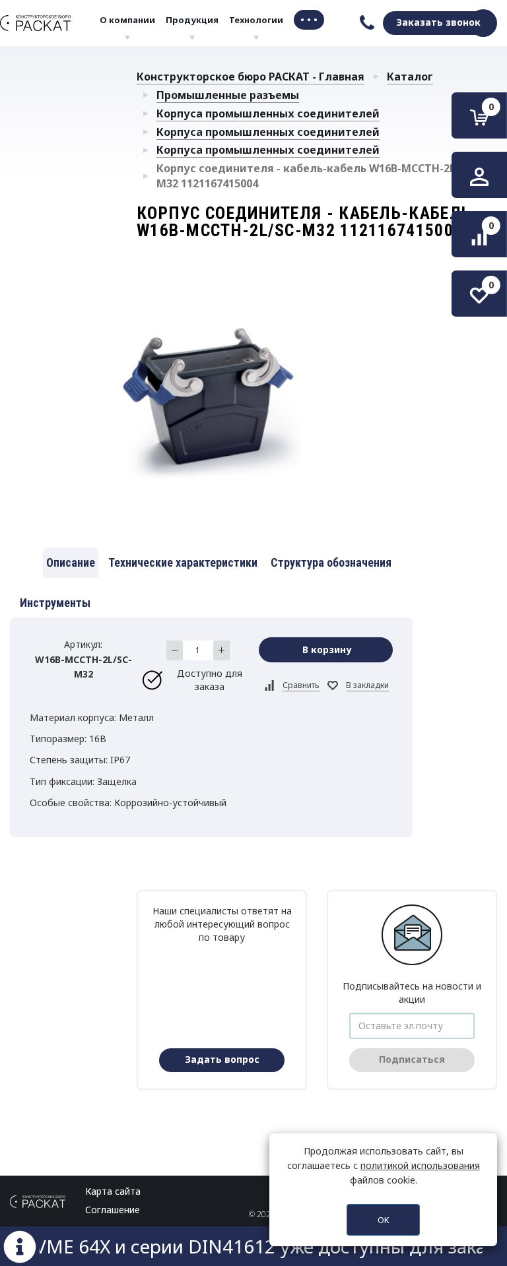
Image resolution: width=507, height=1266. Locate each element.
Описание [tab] (70, 562)
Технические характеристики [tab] (182, 562)
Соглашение (112, 1209)
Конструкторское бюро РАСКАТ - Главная (250, 76)
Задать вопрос (222, 1059)
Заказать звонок (438, 22)
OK (383, 1220)
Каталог (410, 76)
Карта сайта (113, 1191)
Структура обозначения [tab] (331, 562)
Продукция (192, 20)
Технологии (256, 20)
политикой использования (420, 1165)
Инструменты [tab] (55, 603)
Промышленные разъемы (227, 95)
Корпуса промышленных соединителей (268, 113)
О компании (127, 20)
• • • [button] (309, 19)
